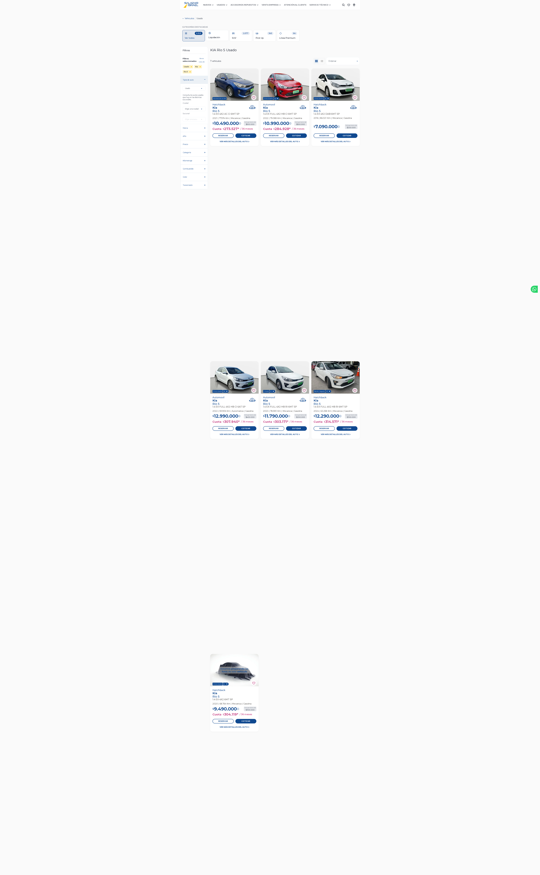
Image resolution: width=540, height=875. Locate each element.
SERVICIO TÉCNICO (319, 5)
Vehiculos (189, 18)
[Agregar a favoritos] (253, 97)
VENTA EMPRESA (270, 5)
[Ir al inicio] (190, 5)
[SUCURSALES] (354, 4)
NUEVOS (207, 5)
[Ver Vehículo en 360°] (252, 107)
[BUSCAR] (343, 4)
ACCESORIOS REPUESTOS (243, 5)
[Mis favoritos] (348, 4)
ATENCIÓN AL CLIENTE (295, 5)
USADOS (221, 5)
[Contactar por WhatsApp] (534, 289)
